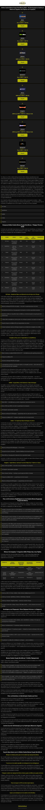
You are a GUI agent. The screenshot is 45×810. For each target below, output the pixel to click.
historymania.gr (22, 806)
